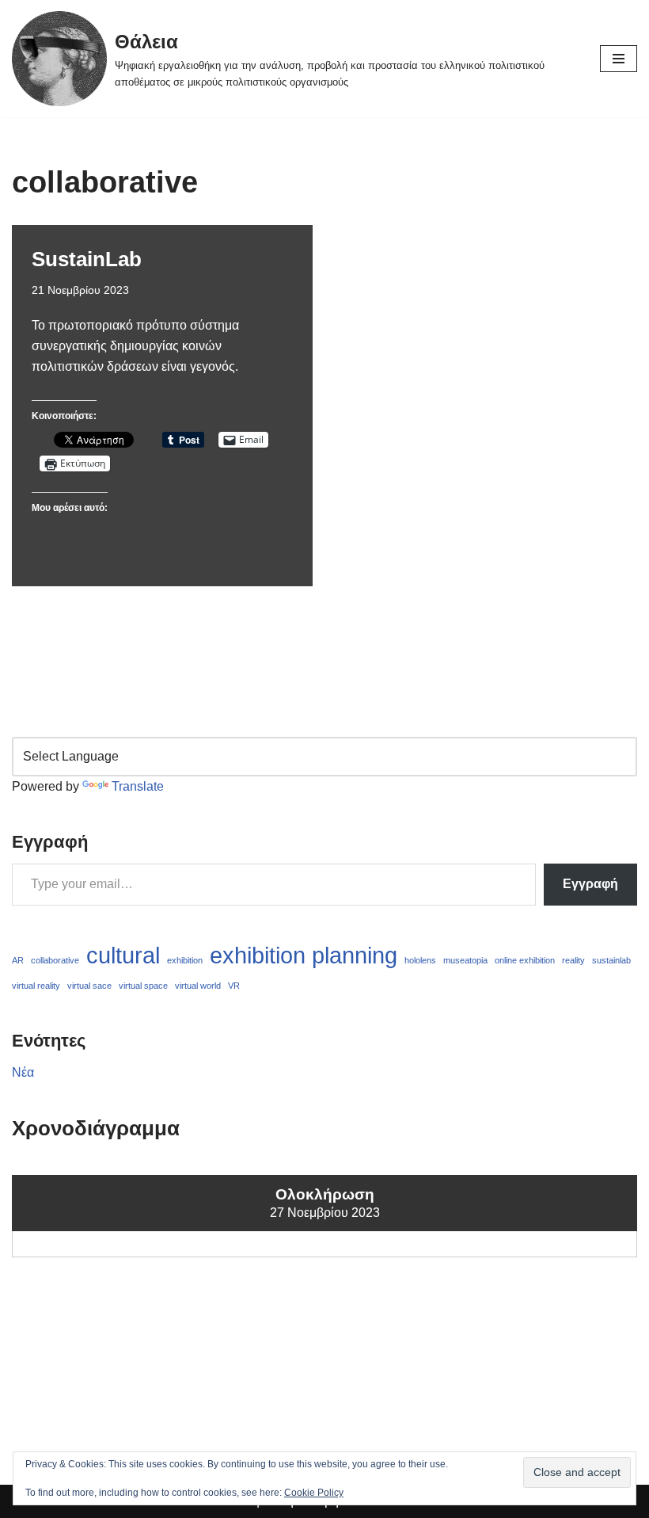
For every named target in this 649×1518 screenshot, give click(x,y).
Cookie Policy (313, 1492)
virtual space (143, 985)
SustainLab (87, 259)
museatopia (465, 960)
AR (18, 960)
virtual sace (89, 985)
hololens (420, 960)
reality (573, 960)
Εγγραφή (590, 884)
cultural (123, 955)
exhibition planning (303, 955)
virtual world (198, 985)
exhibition (185, 960)
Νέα (23, 1072)
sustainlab (611, 960)
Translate (138, 786)
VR (234, 985)
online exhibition (525, 960)
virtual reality (36, 985)
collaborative (55, 960)
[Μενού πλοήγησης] (618, 58)
